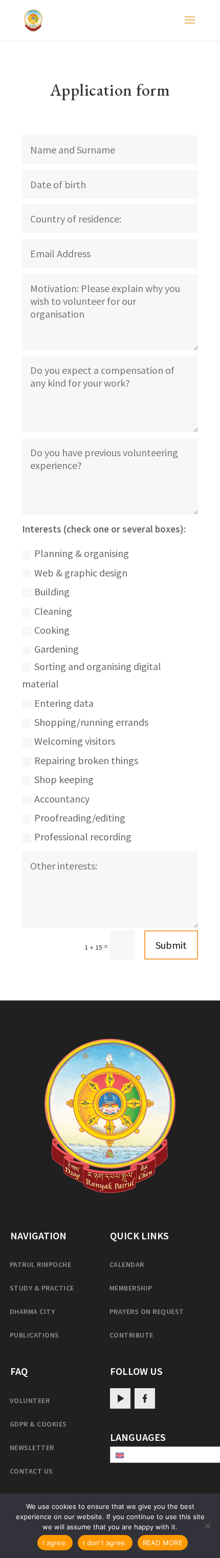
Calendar (126, 1264)
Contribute (131, 1335)
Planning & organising (81, 553)
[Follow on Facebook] (145, 1398)
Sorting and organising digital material (91, 675)
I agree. (55, 1543)
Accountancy (62, 798)
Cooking (52, 630)
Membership (130, 1288)
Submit (171, 945)
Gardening (56, 648)
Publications (34, 1335)
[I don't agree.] (207, 1526)
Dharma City (32, 1311)
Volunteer (30, 1400)
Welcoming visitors (74, 741)
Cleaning (53, 611)
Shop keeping (64, 779)
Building (52, 591)
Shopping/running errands (91, 722)
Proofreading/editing (79, 817)
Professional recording (82, 836)
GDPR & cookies (38, 1424)
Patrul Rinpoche (40, 1264)
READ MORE (163, 1543)
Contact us (31, 1471)
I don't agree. (105, 1543)
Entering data (64, 703)
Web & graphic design (80, 572)
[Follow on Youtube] (120, 1398)
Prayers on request (146, 1311)
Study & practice (42, 1288)
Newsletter (32, 1447)
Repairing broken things (86, 760)
